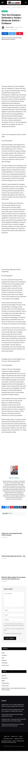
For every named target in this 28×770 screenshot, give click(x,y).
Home (3, 653)
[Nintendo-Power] (14, 2)
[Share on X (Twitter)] (12, 33)
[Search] (25, 2)
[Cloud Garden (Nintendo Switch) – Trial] (14, 547)
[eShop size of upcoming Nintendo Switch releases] (14, 524)
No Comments (6, 29)
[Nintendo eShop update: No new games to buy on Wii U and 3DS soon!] (14, 568)
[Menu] (3, 2)
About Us (4, 675)
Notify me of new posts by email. (13, 633)
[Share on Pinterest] (19, 33)
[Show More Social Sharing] (24, 33)
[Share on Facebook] (5, 33)
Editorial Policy (5, 683)
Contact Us (4, 678)
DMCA (3, 680)
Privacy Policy (5, 685)
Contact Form (5, 665)
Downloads (4, 662)
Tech (3, 657)
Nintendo (4, 11)
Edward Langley (10, 27)
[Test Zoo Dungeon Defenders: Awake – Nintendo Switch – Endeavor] (14, 45)
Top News (4, 655)
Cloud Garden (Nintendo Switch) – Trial (13, 556)
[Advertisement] (14, 71)
